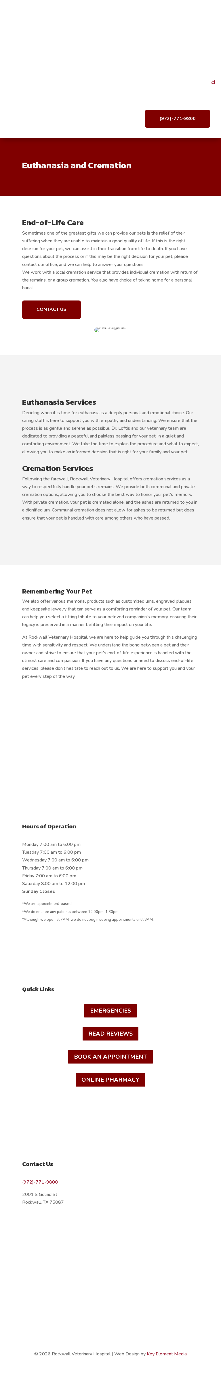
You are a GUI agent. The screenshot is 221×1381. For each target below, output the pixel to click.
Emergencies (110, 1011)
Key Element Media (167, 1354)
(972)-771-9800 (177, 118)
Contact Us (51, 309)
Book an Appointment (110, 1057)
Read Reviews (110, 1034)
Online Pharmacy (110, 1080)
